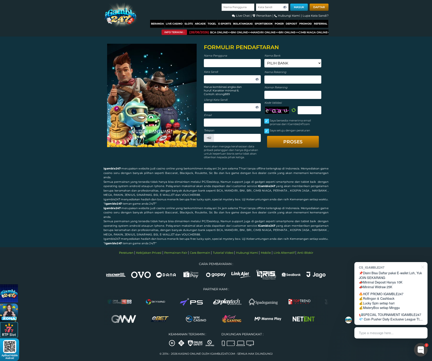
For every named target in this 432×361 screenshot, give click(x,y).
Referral (320, 23)
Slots (188, 23)
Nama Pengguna (215, 55)
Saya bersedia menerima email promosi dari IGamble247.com (290, 122)
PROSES (293, 141)
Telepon (209, 130)
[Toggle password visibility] (285, 7)
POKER (279, 23)
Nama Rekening (275, 72)
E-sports (224, 23)
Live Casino (174, 23)
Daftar (319, 7)
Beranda (157, 23)
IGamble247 (266, 186)
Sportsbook (264, 23)
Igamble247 (112, 168)
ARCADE (200, 23)
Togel (212, 23)
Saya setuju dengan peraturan (290, 130)
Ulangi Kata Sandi (215, 99)
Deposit (291, 23)
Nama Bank (272, 55)
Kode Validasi (273, 102)
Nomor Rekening (275, 87)
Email (208, 115)
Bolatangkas (243, 23)
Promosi (305, 23)
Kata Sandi (211, 71)
